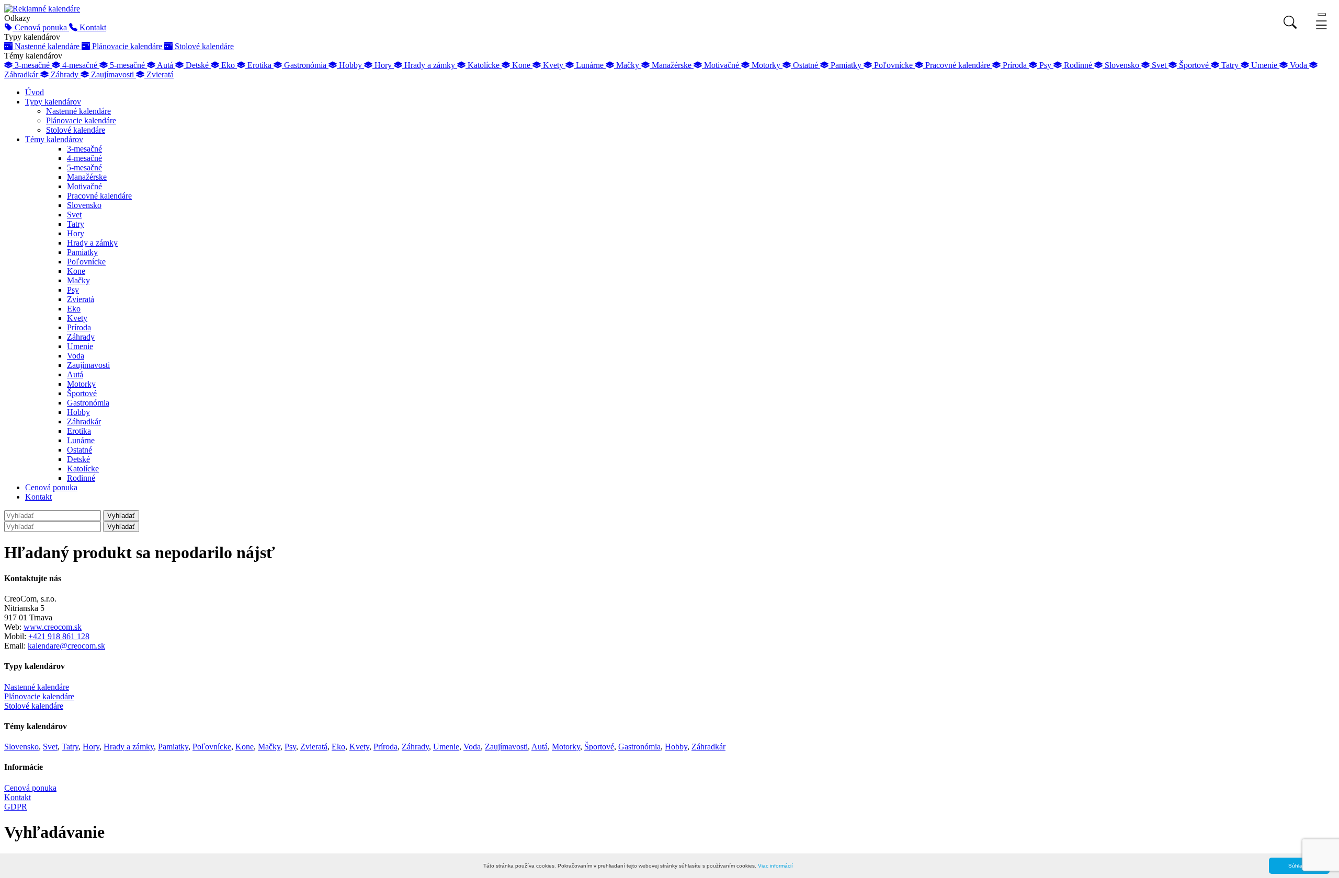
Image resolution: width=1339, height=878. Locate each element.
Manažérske (87, 176)
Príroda (79, 327)
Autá (75, 374)
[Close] (1322, 14)
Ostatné (79, 449)
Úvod (34, 92)
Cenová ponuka (51, 487)
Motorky (81, 383)
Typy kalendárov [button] (53, 101)
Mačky (78, 280)
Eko (74, 308)
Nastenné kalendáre (78, 111)
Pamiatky (82, 252)
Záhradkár (84, 421)
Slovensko (84, 205)
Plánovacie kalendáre (81, 120)
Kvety (77, 318)
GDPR (15, 806)
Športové (82, 393)
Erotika (79, 430)
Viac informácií (775, 866)
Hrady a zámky (92, 242)
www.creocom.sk (53, 626)
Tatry (75, 224)
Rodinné (81, 477)
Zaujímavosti (88, 365)
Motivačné (84, 186)
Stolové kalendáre (75, 129)
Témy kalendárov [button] (54, 139)
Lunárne (81, 440)
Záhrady (81, 336)
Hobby (78, 412)
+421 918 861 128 (58, 636)
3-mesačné (84, 148)
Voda (75, 355)
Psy (73, 289)
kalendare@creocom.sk (66, 645)
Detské (78, 459)
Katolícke (83, 468)
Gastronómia (88, 402)
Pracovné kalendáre (99, 195)
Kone (76, 271)
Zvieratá (80, 299)
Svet (74, 214)
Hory (75, 233)
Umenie (80, 346)
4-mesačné (84, 158)
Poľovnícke (86, 261)
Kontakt (38, 496)
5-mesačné (84, 167)
